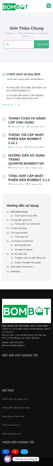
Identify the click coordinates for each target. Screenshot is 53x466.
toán (23, 416)
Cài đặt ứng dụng (19, 228)
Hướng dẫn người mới (21, 220)
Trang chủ (9, 33)
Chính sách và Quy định (23, 74)
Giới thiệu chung (19, 212)
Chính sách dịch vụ (11, 425)
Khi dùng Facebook (24, 249)
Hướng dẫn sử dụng (27, 33)
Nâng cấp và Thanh (11, 416)
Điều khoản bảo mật (11, 434)
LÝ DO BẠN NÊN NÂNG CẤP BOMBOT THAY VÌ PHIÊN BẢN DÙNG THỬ (25, 97)
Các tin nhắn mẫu (19, 254)
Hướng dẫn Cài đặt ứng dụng (15, 407)
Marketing (15, 271)
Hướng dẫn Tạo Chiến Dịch (27, 224)
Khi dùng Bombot (23, 245)
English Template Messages (28, 262)
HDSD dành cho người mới (14, 399)
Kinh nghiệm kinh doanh (22, 267)
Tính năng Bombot (19, 233)
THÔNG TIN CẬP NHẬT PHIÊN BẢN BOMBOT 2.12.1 (26, 139)
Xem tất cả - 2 (10, 104)
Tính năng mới (21, 237)
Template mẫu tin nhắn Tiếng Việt (30, 258)
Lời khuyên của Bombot (22, 241)
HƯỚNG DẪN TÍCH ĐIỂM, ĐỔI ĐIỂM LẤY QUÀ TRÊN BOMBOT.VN (26, 89)
